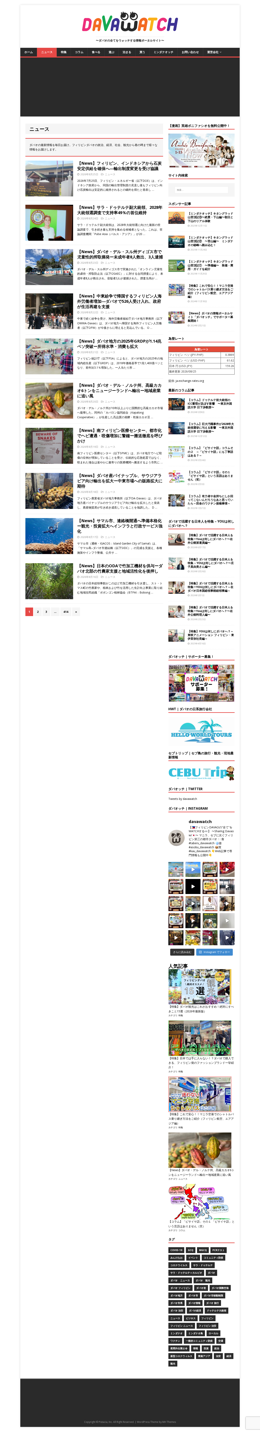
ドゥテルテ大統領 (216, 1310)
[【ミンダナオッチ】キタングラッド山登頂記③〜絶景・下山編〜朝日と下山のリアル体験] (176, 221)
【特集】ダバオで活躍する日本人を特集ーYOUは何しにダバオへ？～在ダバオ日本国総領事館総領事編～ (210, 586)
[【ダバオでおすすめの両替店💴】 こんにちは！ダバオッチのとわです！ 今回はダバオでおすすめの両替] (210, 869)
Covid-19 (176, 1250)
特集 (64, 52)
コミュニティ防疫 (213, 1257)
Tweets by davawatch (182, 799)
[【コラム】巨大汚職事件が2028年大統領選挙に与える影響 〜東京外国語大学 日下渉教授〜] (176, 432)
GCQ (190, 1250)
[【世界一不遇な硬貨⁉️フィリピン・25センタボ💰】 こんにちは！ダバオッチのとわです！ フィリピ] (227, 920)
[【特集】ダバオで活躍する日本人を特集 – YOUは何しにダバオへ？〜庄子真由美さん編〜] (176, 567)
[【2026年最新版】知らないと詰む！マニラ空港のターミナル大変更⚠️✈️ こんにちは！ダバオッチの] (175, 869)
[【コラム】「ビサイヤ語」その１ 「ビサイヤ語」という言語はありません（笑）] (176, 480)
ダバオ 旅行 (212, 1303)
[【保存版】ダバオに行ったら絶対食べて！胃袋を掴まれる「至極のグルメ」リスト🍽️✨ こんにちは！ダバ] (175, 903)
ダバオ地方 (176, 1295)
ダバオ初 (201, 1288)
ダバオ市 (193, 1295)
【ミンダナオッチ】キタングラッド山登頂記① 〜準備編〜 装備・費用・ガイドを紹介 (210, 265)
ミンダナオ (176, 1333)
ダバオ (211, 1272)
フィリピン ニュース (181, 1325)
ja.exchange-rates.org (190, 381)
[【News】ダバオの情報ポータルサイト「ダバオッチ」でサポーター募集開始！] (176, 321)
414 (65, 612)
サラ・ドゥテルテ (203, 1265)
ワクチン (175, 1341)
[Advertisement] (130, 88)
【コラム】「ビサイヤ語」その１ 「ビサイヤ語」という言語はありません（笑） (210, 475)
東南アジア (204, 1356)
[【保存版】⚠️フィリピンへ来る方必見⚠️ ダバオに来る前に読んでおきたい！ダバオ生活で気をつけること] (210, 886)
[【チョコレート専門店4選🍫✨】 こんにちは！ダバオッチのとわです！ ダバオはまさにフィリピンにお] (175, 886)
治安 (218, 1356)
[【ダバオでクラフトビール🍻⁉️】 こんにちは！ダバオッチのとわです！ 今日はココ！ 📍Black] (227, 886)
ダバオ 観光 (203, 1280)
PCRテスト (218, 1250)
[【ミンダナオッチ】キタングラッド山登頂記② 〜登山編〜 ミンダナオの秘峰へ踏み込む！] (176, 245)
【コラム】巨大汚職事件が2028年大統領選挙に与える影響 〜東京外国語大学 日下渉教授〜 (211, 427)
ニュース (47, 52)
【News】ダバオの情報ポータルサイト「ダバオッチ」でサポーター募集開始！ (210, 316)
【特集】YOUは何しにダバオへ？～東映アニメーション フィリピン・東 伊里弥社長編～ (211, 634)
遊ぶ (111, 52)
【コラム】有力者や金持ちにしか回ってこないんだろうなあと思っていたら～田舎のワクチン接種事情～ (210, 499)
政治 (216, 1348)
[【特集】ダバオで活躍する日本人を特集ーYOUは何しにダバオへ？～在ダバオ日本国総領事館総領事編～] (176, 591)
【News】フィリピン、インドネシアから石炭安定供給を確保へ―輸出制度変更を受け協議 (119, 165)
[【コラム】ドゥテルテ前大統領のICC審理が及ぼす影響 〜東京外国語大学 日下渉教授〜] (176, 408)
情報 (195, 1348)
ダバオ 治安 (176, 1310)
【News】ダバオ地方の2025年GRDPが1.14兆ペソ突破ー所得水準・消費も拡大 (119, 343)
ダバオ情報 (194, 1303)
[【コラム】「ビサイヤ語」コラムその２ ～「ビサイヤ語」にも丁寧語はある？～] (176, 456)
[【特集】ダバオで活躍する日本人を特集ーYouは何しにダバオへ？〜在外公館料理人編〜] (176, 615)
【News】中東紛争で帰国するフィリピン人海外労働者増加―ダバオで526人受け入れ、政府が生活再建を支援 (119, 301)
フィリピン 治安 (207, 1325)
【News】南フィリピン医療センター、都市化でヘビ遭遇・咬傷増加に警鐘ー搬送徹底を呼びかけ (119, 436)
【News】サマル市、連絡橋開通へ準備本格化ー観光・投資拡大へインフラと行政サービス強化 (119, 526)
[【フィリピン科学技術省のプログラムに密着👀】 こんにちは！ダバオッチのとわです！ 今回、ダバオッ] (227, 869)
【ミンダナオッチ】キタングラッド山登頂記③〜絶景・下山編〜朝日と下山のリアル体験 (210, 217)
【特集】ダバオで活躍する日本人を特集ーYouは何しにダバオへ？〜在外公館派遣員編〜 (210, 538)
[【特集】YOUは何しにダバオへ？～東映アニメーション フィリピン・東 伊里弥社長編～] (176, 639)
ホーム (28, 52)
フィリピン (207, 1318)
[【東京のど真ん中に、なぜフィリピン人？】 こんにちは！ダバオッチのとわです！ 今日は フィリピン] (192, 920)
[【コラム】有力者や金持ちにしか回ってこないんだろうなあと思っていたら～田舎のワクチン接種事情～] (176, 504)
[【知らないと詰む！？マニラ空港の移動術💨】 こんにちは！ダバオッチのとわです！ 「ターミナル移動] (192, 903)
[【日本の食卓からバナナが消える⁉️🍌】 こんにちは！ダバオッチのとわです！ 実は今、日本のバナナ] (192, 937)
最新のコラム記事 (181, 390)
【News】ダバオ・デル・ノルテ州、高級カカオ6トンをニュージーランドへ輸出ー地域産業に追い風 (119, 390)
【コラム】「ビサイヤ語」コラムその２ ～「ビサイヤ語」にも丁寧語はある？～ (210, 451)
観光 (172, 1363)
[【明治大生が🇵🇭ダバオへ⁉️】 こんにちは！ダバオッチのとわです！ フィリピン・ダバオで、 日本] (227, 937)
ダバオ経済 (195, 1310)
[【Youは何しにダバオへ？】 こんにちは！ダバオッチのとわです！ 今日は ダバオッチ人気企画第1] (210, 903)
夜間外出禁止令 (178, 1348)
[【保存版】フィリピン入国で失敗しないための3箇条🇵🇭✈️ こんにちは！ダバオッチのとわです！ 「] (227, 903)
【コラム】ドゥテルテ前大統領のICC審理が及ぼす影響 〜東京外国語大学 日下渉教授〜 (210, 403)
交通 (220, 1341)
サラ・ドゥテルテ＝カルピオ (186, 1272)
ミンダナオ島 (195, 1333)
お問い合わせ (190, 52)
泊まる (127, 52)
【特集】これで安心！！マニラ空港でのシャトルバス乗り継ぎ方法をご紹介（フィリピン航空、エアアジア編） (210, 291)
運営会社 (213, 52)
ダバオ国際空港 (220, 1288)
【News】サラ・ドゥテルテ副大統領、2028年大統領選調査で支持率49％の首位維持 (119, 210)
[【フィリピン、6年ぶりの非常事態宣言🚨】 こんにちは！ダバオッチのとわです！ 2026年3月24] (175, 937)
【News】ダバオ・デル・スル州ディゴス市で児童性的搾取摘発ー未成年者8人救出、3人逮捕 (120, 254)
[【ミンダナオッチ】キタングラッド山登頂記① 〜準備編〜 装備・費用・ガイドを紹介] (176, 269)
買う (142, 52)
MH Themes (169, 1422)
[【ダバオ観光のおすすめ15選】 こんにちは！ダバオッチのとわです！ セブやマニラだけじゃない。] (175, 920)
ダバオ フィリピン (180, 1288)
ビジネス (191, 1318)
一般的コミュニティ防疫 (199, 1341)
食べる (96, 52)
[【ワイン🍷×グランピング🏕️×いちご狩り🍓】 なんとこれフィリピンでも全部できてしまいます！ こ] (210, 937)
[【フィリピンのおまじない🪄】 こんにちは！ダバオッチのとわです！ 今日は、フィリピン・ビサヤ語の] (192, 886)
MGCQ (203, 1250)
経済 (228, 1356)
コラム (79, 52)
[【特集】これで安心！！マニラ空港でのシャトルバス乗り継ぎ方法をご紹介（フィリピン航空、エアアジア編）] (176, 293)
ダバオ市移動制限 (213, 1295)
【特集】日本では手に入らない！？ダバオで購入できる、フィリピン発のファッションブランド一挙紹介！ (201, 1062)
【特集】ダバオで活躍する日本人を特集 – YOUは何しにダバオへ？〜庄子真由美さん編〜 (211, 562)
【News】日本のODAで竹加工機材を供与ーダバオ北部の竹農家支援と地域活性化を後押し (120, 568)
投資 (206, 1348)
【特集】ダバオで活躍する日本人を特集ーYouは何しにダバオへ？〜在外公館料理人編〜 (210, 610)
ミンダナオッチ (163, 52)
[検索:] (201, 189)
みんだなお (176, 1257)
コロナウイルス (178, 1265)
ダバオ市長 (176, 1303)
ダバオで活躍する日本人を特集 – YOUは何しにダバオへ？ (201, 523)
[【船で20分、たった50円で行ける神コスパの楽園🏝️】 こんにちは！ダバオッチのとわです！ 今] (192, 869)
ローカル (213, 1333)
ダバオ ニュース (180, 1280)
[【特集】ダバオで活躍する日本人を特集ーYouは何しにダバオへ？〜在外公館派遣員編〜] (176, 543)
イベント (193, 1257)
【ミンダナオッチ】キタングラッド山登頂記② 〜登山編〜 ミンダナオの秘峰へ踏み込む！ (210, 241)
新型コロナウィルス (181, 1356)
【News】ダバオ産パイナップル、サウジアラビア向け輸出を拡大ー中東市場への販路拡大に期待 (119, 481)
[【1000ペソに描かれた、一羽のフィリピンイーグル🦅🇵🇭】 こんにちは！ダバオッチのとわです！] (210, 920)
